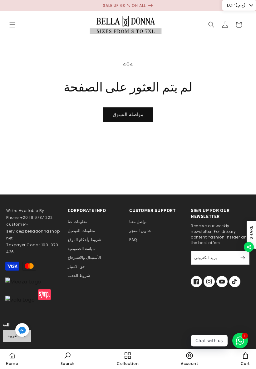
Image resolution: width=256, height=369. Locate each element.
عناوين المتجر (140, 230)
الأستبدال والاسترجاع (84, 257)
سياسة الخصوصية (82, 248)
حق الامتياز (76, 266)
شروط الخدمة (79, 275)
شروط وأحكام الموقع (84, 239)
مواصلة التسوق (128, 114)
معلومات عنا (77, 221)
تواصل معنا (137, 221)
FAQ (133, 239)
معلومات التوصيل (81, 230)
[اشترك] (242, 257)
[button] (12, 25)
